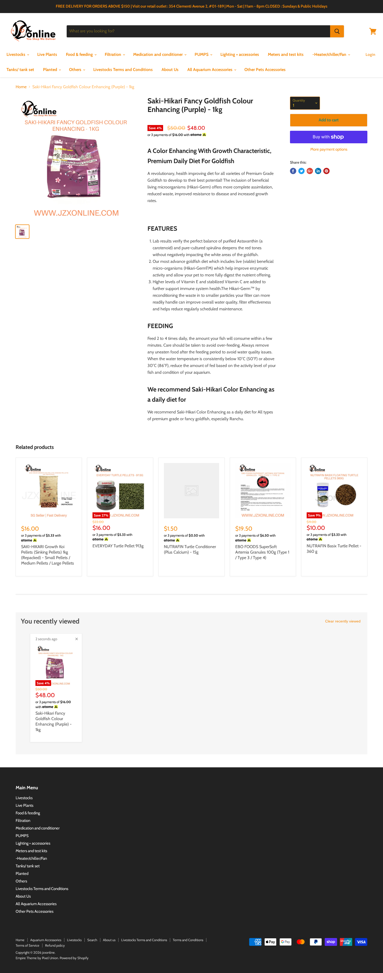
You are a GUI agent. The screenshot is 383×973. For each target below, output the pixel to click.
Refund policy (55, 945)
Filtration (113, 54)
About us (109, 940)
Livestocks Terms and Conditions (123, 69)
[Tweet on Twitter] (301, 171)
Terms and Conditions (188, 940)
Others (75, 69)
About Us (170, 69)
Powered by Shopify (74, 958)
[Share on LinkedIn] (318, 171)
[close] (76, 639)
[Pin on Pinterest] (326, 171)
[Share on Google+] (310, 171)
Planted (50, 69)
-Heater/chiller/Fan (329, 54)
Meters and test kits (286, 54)
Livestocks (16, 54)
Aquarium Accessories (45, 940)
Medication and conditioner (158, 54)
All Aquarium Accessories (210, 69)
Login (370, 54)
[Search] (337, 31)
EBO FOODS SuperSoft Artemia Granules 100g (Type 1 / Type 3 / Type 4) (262, 552)
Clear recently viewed (343, 621)
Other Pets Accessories (265, 69)
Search (92, 940)
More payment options (328, 149)
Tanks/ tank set (20, 69)
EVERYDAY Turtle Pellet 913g (118, 545)
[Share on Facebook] (293, 171)
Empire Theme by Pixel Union (37, 958)
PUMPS (202, 54)
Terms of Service (27, 945)
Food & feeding (80, 54)
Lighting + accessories (239, 54)
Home (21, 87)
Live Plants (47, 54)
